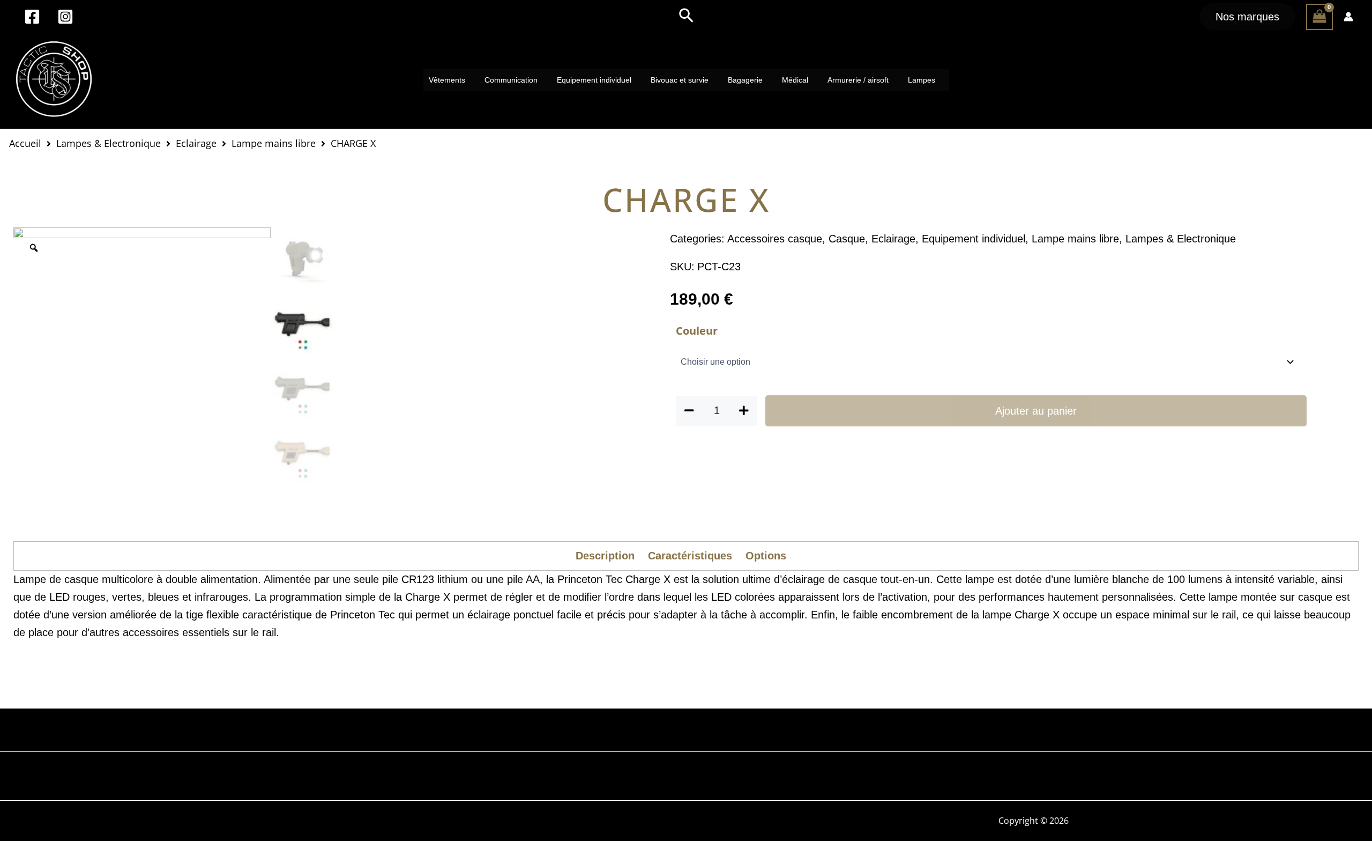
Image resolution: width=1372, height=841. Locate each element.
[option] (142, 356)
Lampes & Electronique (108, 143)
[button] (686, 16)
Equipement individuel (594, 80)
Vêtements (447, 80)
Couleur (697, 330)
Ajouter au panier (1036, 411)
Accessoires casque (774, 239)
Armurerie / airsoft (858, 80)
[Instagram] (65, 16)
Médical (795, 80)
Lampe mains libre (274, 143)
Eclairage (196, 143)
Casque (847, 239)
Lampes (921, 80)
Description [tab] (605, 556)
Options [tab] (765, 556)
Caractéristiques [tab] (690, 556)
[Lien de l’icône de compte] (1348, 16)
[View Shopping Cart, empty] (1319, 17)
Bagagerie (745, 80)
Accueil (25, 143)
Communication (511, 80)
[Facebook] (32, 16)
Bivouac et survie (680, 80)
